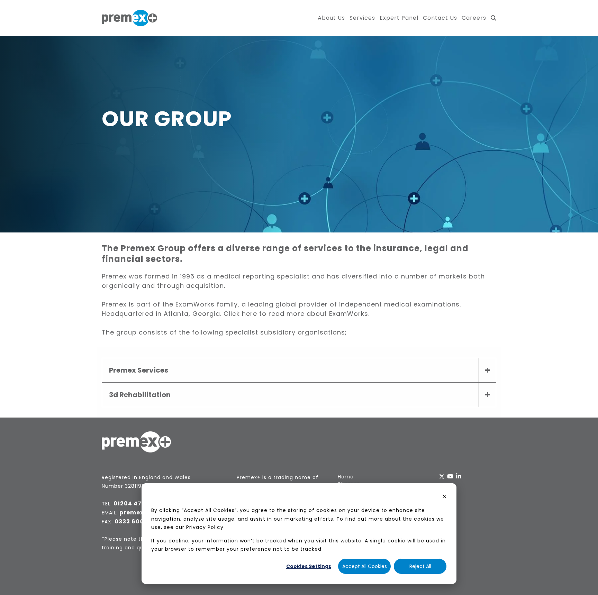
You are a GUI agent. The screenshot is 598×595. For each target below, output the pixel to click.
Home (346, 476)
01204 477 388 (136, 503)
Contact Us (440, 18)
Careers (474, 18)
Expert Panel (399, 18)
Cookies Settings (308, 566)
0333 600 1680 (137, 521)
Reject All (420, 566)
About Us (331, 18)
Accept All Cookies (364, 566)
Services (362, 18)
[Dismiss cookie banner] (444, 497)
